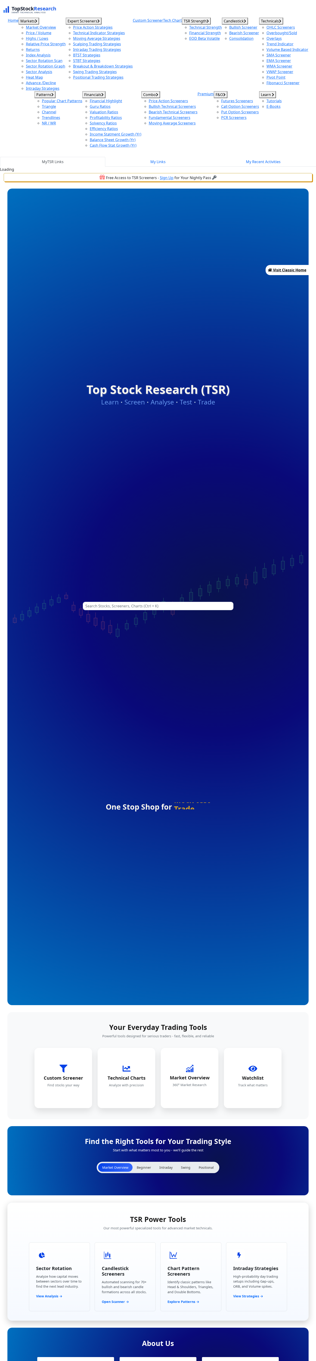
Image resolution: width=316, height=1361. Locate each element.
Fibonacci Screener (283, 82)
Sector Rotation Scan (44, 60)
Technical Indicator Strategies (99, 32)
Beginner (144, 1167)
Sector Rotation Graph (45, 66)
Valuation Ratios (104, 112)
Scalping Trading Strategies (97, 44)
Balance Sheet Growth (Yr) (113, 139)
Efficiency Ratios (104, 128)
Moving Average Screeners (172, 123)
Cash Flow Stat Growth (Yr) (113, 145)
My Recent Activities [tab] (263, 161)
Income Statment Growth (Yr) (115, 134)
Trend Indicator (280, 44)
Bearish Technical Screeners (173, 112)
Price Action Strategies (93, 27)
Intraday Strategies (42, 88)
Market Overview (41, 27)
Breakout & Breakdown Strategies (103, 66)
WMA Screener (279, 66)
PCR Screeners (234, 117)
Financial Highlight (106, 100)
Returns (33, 49)
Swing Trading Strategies (95, 71)
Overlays (274, 38)
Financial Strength (205, 32)
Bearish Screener (244, 32)
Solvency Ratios (103, 123)
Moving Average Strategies (96, 38)
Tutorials (274, 100)
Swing (185, 1167)
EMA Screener (278, 60)
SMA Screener (278, 55)
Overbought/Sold (281, 32)
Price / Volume (38, 32)
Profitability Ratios (106, 117)
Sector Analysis (39, 71)
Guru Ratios (100, 106)
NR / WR (49, 123)
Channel (49, 112)
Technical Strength (205, 27)
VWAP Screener (279, 71)
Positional (206, 1167)
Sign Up (166, 177)
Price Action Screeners (168, 100)
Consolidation (241, 38)
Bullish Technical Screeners (172, 106)
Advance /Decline (41, 82)
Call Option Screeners (240, 106)
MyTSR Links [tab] (53, 161)
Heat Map (34, 77)
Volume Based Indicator (287, 49)
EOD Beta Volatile (204, 38)
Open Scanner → (115, 1301)
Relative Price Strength (46, 44)
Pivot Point (275, 77)
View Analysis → (49, 1296)
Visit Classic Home (289, 270)
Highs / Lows (37, 38)
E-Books (273, 106)
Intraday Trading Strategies (97, 49)
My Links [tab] (158, 161)
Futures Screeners (237, 100)
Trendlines (51, 117)
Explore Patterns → (183, 1301)
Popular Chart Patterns (62, 100)
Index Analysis (38, 55)
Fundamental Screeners (169, 117)
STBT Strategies (86, 60)
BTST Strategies (86, 55)
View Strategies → (248, 1296)
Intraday (166, 1167)
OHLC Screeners (280, 27)
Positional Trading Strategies (98, 77)
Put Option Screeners (240, 112)
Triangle (49, 106)
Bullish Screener (243, 27)
